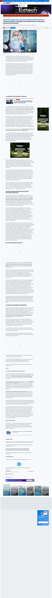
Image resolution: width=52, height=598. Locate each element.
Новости (8, 15)
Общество (15, 99)
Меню (1, 1)
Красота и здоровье (9, 477)
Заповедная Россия (33, 15)
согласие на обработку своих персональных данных (42, 524)
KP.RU (14, 74)
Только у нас (12, 15)
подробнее (13, 446)
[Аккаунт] (50, 1)
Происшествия (39, 15)
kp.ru (32, 471)
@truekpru (10, 468)
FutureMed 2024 (28, 68)
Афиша (42, 15)
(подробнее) (29, 459)
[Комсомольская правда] (7, 3)
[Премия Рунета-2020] (15, 3)
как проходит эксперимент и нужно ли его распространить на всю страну (23, 101)
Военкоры (15, 15)
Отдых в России (28, 15)
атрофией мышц (8, 299)
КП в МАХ (24, 15)
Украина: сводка (20, 15)
